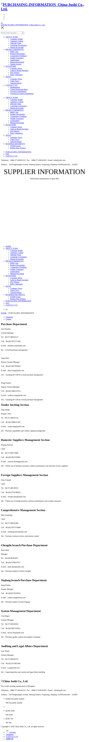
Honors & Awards (17, 47)
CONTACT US (11, 85)
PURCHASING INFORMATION (18, 152)
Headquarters (15, 87)
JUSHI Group (15, 146)
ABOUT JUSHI (12, 37)
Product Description (17, 54)
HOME (8, 246)
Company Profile (16, 39)
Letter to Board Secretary (19, 70)
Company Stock (16, 68)
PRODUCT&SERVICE (15, 50)
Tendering (9, 317)
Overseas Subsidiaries (18, 91)
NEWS (8, 77)
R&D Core (14, 52)
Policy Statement (16, 75)
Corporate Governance (18, 45)
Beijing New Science (18, 148)
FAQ (7, 154)
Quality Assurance (17, 58)
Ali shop (12, 732)
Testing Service (15, 64)
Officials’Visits (15, 43)
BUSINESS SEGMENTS (15, 144)
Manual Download (17, 62)
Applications (14, 60)
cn (2, 23)
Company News (16, 79)
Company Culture (16, 41)
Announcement (15, 83)
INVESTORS (11, 66)
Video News (14, 81)
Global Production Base (19, 89)
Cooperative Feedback (18, 56)
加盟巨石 (9, 739)
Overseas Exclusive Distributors (22, 94)
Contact (8, 319)
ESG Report (14, 73)
